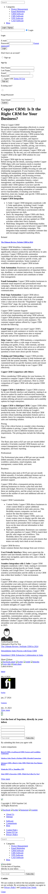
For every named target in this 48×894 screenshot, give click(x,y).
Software (9, 821)
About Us (10, 814)
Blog (8, 23)
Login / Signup (7, 28)
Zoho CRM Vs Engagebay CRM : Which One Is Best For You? (20, 774)
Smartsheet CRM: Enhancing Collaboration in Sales (22, 655)
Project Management (19, 9)
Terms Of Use (19, 79)
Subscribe (30, 738)
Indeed (3, 671)
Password (5, 43)
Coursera (4, 703)
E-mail (3, 41)
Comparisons (11, 823)
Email (3, 73)
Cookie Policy (12, 830)
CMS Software (17, 16)
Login (30, 30)
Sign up (7, 57)
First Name (5, 68)
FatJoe (3, 692)
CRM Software (17, 14)
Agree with (14, 79)
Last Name (5, 70)
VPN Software (17, 18)
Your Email (5, 100)
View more (5, 710)
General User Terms (28, 887)
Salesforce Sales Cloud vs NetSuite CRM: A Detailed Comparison (21, 758)
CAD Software (17, 21)
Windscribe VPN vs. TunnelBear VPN (12, 769)
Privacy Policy (12, 834)
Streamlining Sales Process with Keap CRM (19, 651)
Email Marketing (18, 11)
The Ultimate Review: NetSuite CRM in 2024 (17, 242)
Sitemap (9, 817)
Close (3, 892)
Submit (4, 103)
